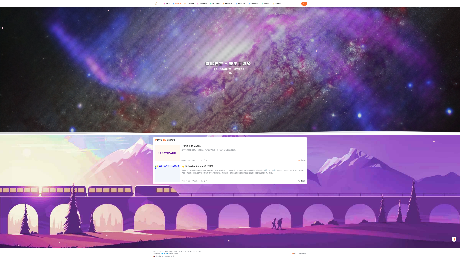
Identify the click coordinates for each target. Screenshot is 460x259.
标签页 (178, 4)
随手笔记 (229, 4)
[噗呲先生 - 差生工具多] (157, 3)
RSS (296, 254)
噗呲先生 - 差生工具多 (173, 251)
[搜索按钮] (304, 4)
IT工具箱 (216, 4)
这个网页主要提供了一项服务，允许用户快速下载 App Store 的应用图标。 (209, 150)
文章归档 (190, 4)
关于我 (278, 4)
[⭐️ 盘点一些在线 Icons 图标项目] (167, 173)
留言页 (267, 4)
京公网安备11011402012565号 (164, 256)
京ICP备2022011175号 (193, 251)
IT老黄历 (203, 4)
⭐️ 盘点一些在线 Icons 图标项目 (197, 166)
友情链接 (254, 4)
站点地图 (302, 254)
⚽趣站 (302, 160)
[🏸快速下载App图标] (167, 153)
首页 (168, 4)
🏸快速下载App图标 (191, 146)
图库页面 (241, 4)
